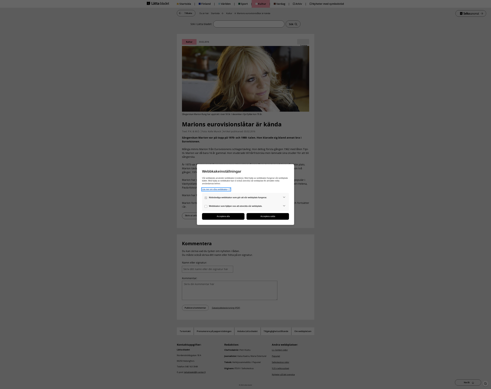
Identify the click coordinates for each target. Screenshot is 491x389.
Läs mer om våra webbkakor (215, 189)
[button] (284, 197)
